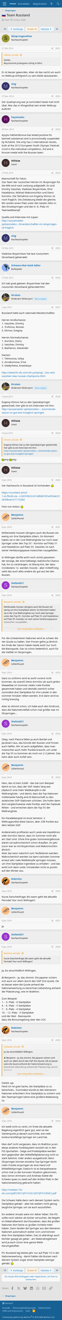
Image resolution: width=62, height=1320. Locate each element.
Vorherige (18, 29)
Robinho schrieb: (12, 953)
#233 (58, 672)
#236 (58, 891)
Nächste (45, 29)
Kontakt (6, 1307)
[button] (4, 4)
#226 (58, 277)
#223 (58, 129)
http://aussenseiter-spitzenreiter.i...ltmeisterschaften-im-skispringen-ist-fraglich (29, 224)
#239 (58, 1040)
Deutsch (8, 1303)
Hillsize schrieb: (11, 54)
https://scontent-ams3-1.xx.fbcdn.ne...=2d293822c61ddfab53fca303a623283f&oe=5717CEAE (31, 496)
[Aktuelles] (51, 4)
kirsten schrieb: (11, 439)
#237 (58, 920)
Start (27, 1310)
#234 (58, 733)
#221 (58, 48)
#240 (58, 1121)
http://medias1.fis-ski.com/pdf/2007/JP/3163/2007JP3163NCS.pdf (29, 1191)
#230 (58, 480)
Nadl (6, 19)
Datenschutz (44, 1307)
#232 (58, 595)
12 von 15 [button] (32, 29)
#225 (58, 248)
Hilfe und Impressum (12, 1310)
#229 (58, 433)
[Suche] (58, 4)
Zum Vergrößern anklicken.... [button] (31, 628)
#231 (58, 527)
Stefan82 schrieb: (12, 1046)
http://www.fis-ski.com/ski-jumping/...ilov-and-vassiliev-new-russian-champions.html (28, 374)
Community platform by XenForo (28, 1317)
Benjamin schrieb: (12, 601)
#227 (58, 307)
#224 (58, 172)
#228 (58, 396)
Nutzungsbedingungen (24, 1307)
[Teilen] (52, 48)
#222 (58, 96)
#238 (58, 946)
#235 (58, 777)
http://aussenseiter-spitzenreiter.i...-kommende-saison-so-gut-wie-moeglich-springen (29, 410)
